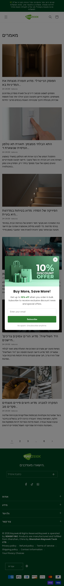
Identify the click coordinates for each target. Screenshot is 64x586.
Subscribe (32, 319)
